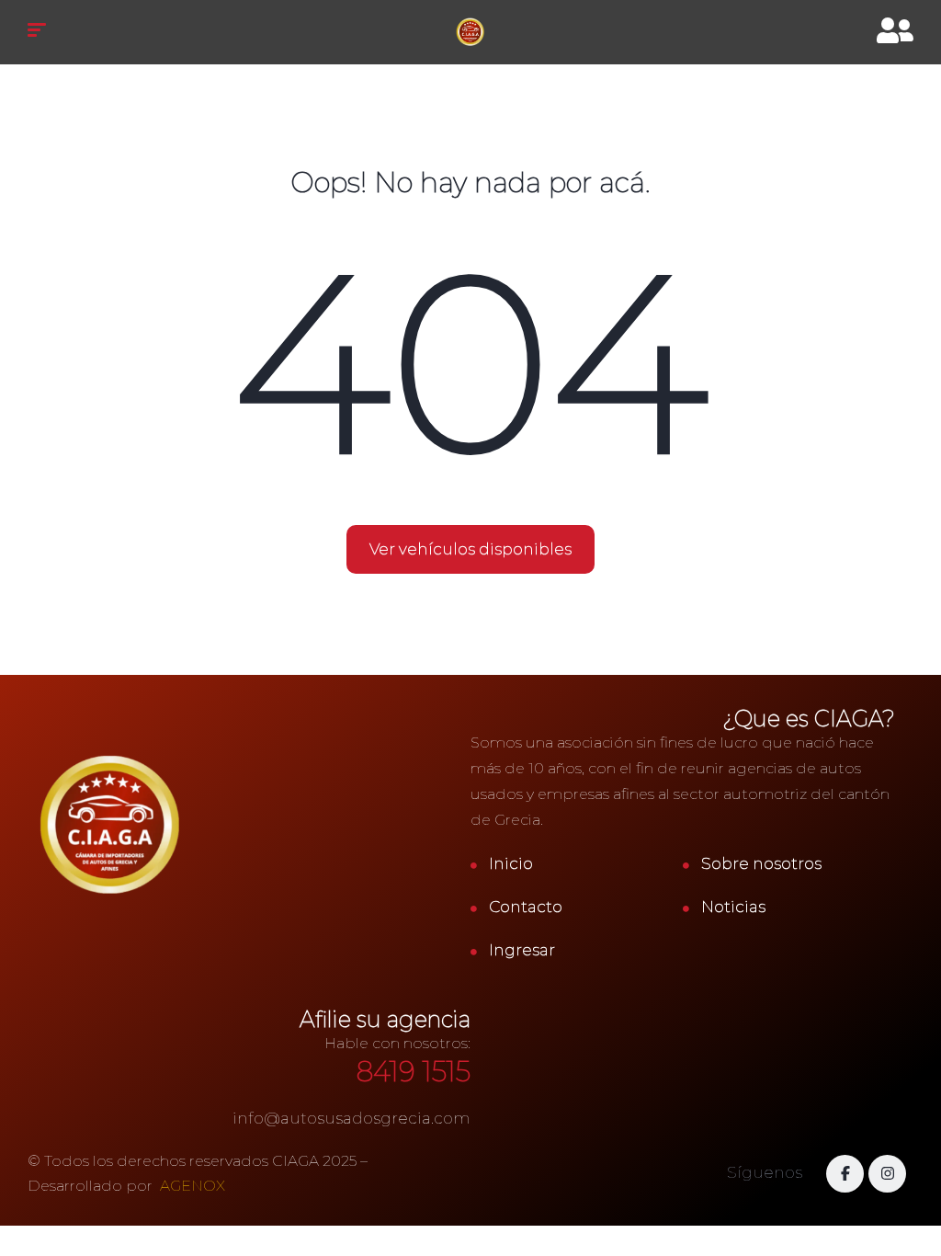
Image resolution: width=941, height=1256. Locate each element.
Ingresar (522, 950)
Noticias (733, 906)
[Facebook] (845, 1174)
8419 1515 (413, 1072)
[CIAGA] (470, 32)
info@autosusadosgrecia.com (351, 1118)
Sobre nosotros (761, 863)
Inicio (511, 863)
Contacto (525, 906)
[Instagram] (887, 1174)
